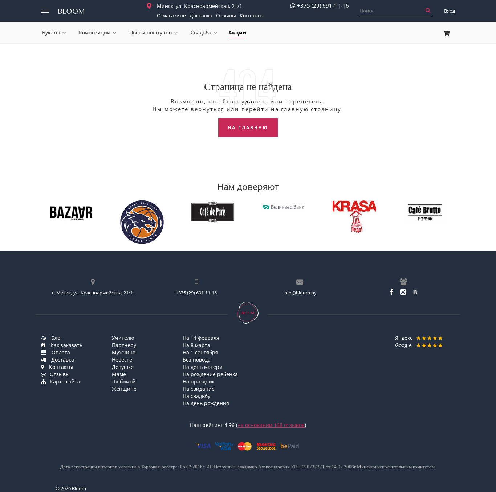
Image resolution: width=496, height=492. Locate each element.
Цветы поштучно (150, 32)
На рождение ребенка (210, 374)
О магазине (171, 15)
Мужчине (123, 352)
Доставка (201, 15)
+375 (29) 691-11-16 (323, 5)
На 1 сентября (200, 352)
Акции (237, 32)
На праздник (199, 381)
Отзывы (226, 15)
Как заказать (65, 345)
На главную (248, 128)
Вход (449, 11)
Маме (119, 374)
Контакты (252, 15)
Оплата (60, 352)
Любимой (124, 381)
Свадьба (201, 32)
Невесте (122, 359)
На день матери (203, 366)
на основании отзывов (271, 425)
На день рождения (206, 403)
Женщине (124, 388)
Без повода (197, 359)
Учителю (123, 337)
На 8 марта (196, 345)
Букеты (51, 32)
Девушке (123, 366)
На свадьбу (196, 396)
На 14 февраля (201, 337)
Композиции (94, 32)
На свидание (199, 388)
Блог (56, 337)
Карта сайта (65, 381)
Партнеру (124, 345)
